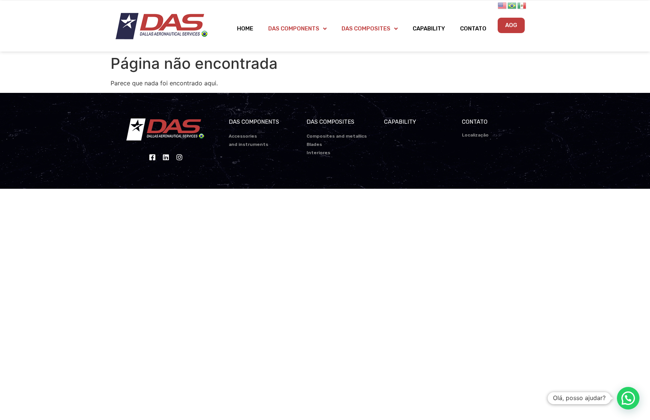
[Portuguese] (512, 5)
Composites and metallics (337, 136)
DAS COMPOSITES (366, 28)
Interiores (318, 152)
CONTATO (473, 28)
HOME (245, 28)
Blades (314, 144)
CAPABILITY (429, 28)
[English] (502, 5)
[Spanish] (522, 5)
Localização (475, 135)
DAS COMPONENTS (293, 28)
